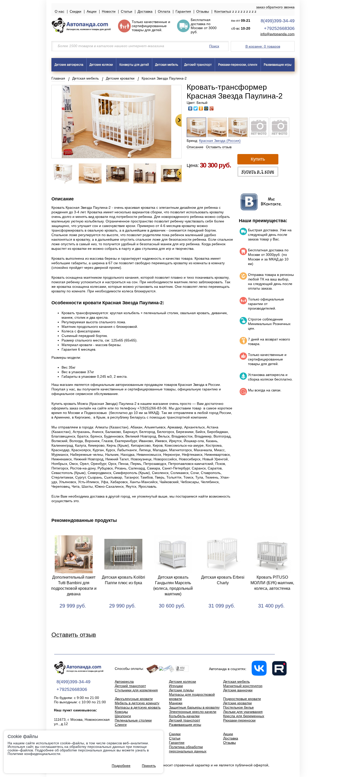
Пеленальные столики (133, 720)
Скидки (75, 11)
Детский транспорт (198, 64)
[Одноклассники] (201, 108)
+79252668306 (279, 28)
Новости (109, 11)
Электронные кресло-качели (192, 712)
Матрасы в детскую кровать (138, 707)
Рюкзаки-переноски (239, 720)
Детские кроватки (120, 78)
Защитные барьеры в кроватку (194, 707)
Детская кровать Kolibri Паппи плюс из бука (123, 580)
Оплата (164, 11)
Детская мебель (166, 64)
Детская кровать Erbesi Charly (222, 580)
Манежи (175, 703)
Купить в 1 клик (258, 171)
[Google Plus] (211, 108)
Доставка (145, 11)
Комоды (121, 712)
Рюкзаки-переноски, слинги (237, 64)
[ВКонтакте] (190, 108)
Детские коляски (101, 64)
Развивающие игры (278, 64)
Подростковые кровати (242, 699)
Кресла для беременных (243, 716)
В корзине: (262, 46)
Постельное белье (238, 707)
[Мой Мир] (206, 108)
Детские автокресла (68, 64)
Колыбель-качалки (184, 716)
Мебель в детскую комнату (137, 703)
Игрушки (176, 686)
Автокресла (124, 681)
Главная (58, 78)
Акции (92, 11)
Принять (149, 766)
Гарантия (183, 11)
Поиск (214, 46)
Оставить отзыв (219, 147)
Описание (195, 147)
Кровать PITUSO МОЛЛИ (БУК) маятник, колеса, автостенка (272, 583)
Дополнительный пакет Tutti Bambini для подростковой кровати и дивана (74, 585)
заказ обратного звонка (275, 7)
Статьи (126, 11)
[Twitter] (195, 108)
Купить (258, 159)
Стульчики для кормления (136, 690)
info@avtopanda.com (277, 34)
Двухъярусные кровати (134, 699)
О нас (59, 11)
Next (178, 120)
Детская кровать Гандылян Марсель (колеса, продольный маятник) (173, 585)
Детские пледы (181, 690)
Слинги (121, 725)
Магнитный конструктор (242, 686)
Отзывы (202, 11)
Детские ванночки (238, 690)
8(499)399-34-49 (278, 20)
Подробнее (121, 766)
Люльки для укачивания (243, 712)
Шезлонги (123, 716)
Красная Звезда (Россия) (220, 141)
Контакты (221, 11)
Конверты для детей (134, 64)
